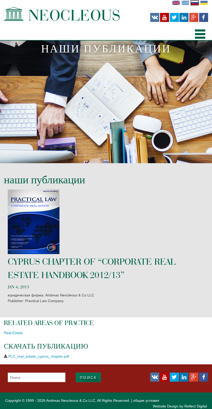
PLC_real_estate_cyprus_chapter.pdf (38, 356)
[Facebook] (204, 17)
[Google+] (194, 17)
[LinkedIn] (184, 17)
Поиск (88, 377)
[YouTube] (165, 17)
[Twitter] (174, 17)
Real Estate (13, 333)
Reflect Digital (195, 406)
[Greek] (185, 3)
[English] (176, 3)
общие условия (146, 400)
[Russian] (195, 3)
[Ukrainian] (204, 3)
